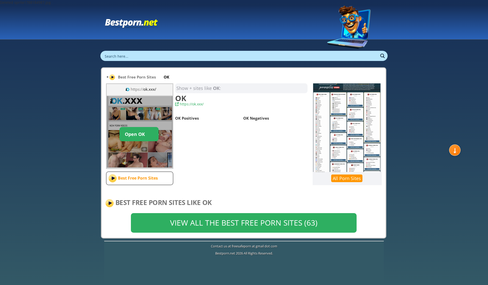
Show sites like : (198, 88)
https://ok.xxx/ (191, 104)
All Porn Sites (347, 178)
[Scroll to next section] (455, 150)
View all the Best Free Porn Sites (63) (243, 222)
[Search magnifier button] (382, 55)
